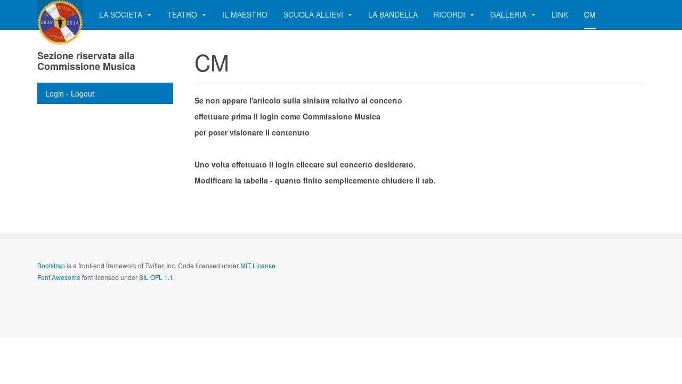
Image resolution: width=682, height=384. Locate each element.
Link (559, 14)
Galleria (509, 14)
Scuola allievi (314, 14)
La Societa (121, 14)
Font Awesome (58, 277)
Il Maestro (244, 14)
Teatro (183, 14)
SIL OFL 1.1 (156, 277)
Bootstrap (51, 265)
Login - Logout (69, 93)
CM (590, 14)
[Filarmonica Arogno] (60, 14)
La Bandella (393, 14)
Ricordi (450, 14)
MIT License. (258, 265)
